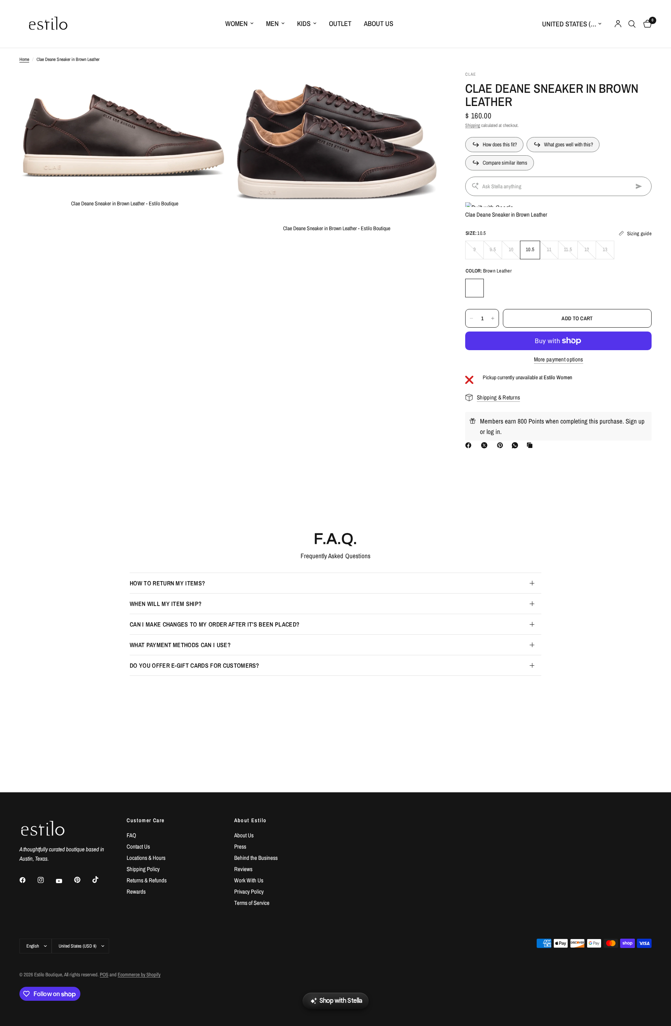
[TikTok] (101, 879)
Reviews (243, 869)
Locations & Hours (146, 858)
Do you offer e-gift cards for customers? (194, 665)
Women (236, 23)
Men (272, 23)
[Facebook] (470, 445)
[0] (646, 24)
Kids (304, 23)
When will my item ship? (166, 603)
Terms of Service (251, 903)
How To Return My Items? (167, 583)
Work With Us (248, 880)
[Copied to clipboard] (531, 445)
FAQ (131, 835)
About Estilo (250, 820)
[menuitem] (239, 23)
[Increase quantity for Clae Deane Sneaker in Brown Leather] (493, 318)
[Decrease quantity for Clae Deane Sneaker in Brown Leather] (471, 318)
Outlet (340, 23)
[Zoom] (214, 87)
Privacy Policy (249, 891)
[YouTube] (64, 881)
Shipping (472, 125)
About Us (378, 23)
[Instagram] (46, 880)
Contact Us (138, 846)
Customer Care (145, 820)
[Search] (632, 24)
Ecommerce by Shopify (139, 974)
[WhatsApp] (516, 445)
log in (493, 431)
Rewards (136, 891)
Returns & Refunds (147, 880)
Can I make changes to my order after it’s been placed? (214, 624)
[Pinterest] (501, 445)
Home (24, 59)
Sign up (635, 421)
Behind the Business (256, 858)
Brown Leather (474, 288)
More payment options (558, 359)
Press (240, 846)
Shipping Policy (143, 869)
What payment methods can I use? (180, 645)
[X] (485, 445)
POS (104, 974)
